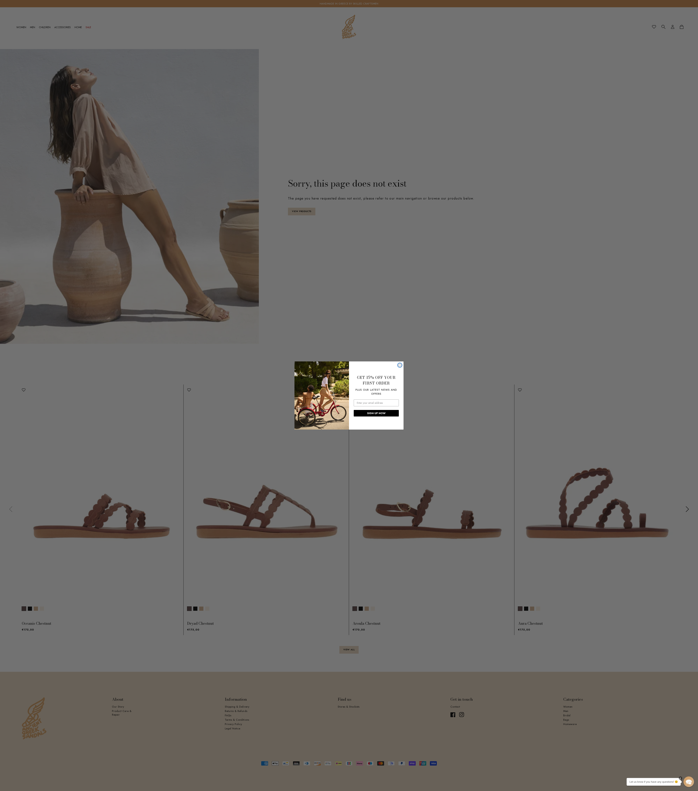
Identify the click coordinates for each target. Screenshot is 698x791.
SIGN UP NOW (376, 413)
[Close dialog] (400, 365)
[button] (688, 781)
